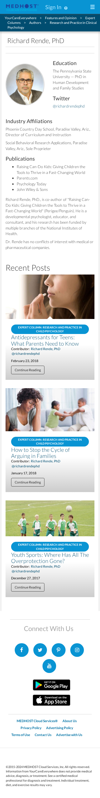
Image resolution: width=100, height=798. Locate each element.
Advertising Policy (59, 728)
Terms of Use (20, 735)
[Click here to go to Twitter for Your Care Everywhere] (40, 650)
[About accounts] (65, 7)
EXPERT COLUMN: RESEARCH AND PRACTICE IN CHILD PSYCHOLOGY (50, 329)
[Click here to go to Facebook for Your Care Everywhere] (22, 650)
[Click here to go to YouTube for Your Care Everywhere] (49, 666)
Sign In (53, 7)
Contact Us (43, 735)
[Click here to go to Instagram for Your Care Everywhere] (59, 650)
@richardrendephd (69, 106)
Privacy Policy (31, 728)
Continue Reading (28, 370)
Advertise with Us (69, 735)
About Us (69, 721)
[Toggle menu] (92, 7)
